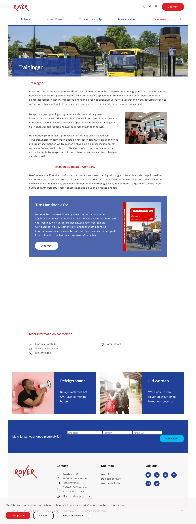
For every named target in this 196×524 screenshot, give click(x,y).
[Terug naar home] (21, 7)
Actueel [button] (25, 19)
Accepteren (18, 515)
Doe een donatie (111, 478)
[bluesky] (148, 475)
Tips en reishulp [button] (90, 19)
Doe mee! (173, 6)
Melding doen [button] (127, 19)
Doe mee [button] (160, 19)
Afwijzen (43, 515)
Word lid (106, 474)
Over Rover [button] (55, 19)
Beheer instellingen (73, 515)
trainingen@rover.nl (47, 348)
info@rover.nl (71, 482)
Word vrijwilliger (110, 483)
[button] (181, 19)
